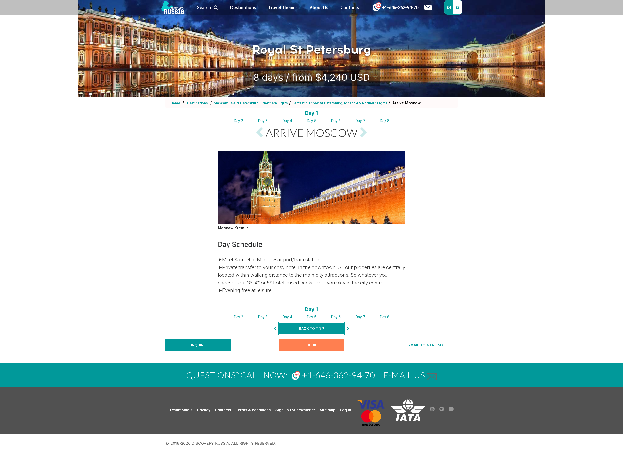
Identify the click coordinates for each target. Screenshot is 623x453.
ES (458, 7)
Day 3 (263, 120)
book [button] (311, 345)
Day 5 (311, 120)
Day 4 (287, 120)
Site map (327, 410)
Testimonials (180, 410)
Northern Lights (275, 103)
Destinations (197, 103)
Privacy (203, 410)
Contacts (223, 410)
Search (204, 7)
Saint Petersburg (245, 103)
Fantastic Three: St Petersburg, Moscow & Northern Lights (339, 103)
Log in (345, 410)
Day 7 (360, 120)
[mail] (432, 375)
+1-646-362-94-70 (399, 7)
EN (449, 7)
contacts (349, 7)
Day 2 (238, 120)
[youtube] (432, 410)
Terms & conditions (253, 410)
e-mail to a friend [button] (425, 345)
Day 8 (384, 120)
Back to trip (311, 328)
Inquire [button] (198, 345)
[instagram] (441, 410)
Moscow (220, 103)
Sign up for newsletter (295, 410)
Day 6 (336, 120)
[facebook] (451, 410)
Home (175, 103)
